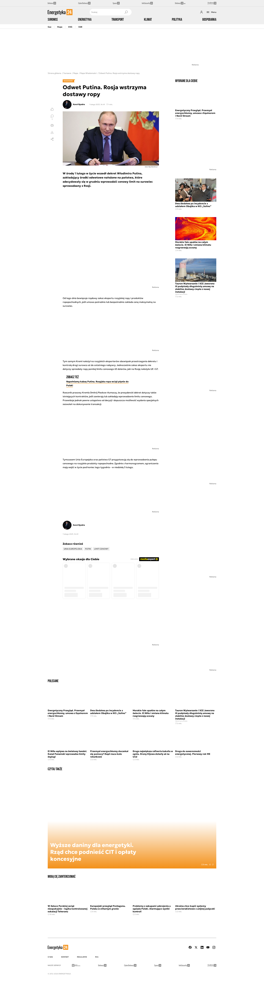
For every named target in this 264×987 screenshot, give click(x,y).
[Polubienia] (52, 109)
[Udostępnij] (52, 139)
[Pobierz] (52, 132)
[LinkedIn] (202, 947)
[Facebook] (190, 947)
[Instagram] (213, 947)
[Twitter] (196, 947)
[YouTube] (207, 947)
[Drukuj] (52, 125)
